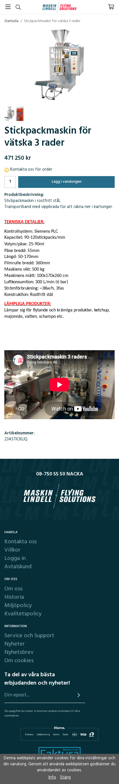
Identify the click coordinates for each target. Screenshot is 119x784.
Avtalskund (17, 566)
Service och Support (29, 635)
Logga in (15, 558)
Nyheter (14, 644)
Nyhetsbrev (19, 652)
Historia (14, 597)
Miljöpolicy (18, 605)
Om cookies (19, 660)
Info (52, 777)
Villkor (12, 550)
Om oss (13, 589)
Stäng (65, 777)
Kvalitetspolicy (23, 614)
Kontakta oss (20, 541)
